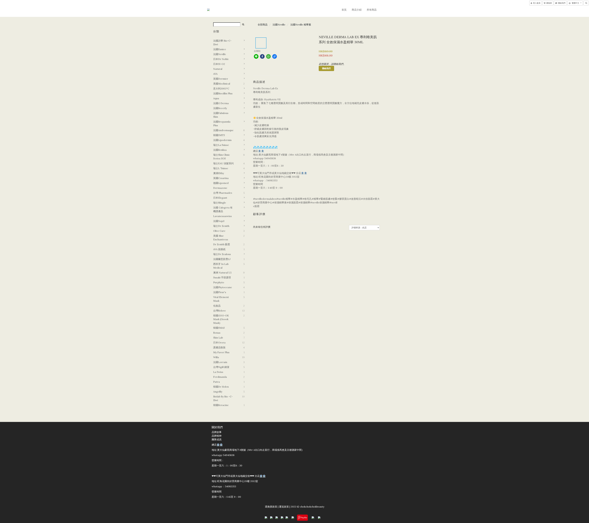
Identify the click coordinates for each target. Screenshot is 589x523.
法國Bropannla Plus (221, 123)
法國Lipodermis (222, 140)
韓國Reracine (221, 405)
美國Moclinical (221, 83)
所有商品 (372, 9)
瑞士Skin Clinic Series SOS (221, 156)
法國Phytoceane (222, 287)
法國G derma (221, 103)
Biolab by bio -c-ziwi (223, 398)
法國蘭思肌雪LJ (221, 259)
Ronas (216, 332)
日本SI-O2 (219, 63)
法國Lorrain (220, 362)
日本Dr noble (221, 59)
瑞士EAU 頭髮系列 (223, 163)
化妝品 (217, 305)
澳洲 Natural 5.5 (222, 272)
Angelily (217, 391)
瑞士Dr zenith (221, 225)
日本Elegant (220, 197)
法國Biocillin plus (223, 93)
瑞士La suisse (221, 144)
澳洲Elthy (218, 173)
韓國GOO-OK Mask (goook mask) (221, 319)
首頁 (344, 9)
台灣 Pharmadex (222, 192)
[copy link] (274, 56)
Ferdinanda (220, 376)
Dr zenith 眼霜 (221, 244)
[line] (256, 56)
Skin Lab (218, 337)
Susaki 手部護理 (222, 277)
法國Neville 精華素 (300, 24)
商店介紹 (357, 9)
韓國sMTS (219, 135)
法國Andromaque (223, 130)
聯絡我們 (326, 68)
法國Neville (219, 54)
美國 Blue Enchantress (220, 237)
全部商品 (263, 24)
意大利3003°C (221, 88)
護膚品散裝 (219, 347)
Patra (216, 381)
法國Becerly (220, 108)
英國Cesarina (221, 178)
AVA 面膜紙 (219, 249)
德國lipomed (221, 183)
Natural (217, 68)
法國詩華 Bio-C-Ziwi (222, 42)
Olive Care (219, 230)
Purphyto (218, 282)
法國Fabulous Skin (220, 115)
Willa (216, 357)
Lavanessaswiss (222, 216)
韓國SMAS (219, 327)
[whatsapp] (268, 56)
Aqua (216, 98)
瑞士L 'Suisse (220, 168)
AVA (215, 73)
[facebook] (262, 56)
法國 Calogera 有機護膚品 (223, 209)
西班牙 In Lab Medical (221, 265)
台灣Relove (219, 310)
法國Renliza (220, 149)
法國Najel (218, 221)
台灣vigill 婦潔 (221, 367)
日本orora (219, 342)
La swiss (218, 371)
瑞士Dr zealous (222, 254)
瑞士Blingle (219, 202)
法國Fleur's (219, 292)
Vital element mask (221, 299)
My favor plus (221, 352)
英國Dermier (220, 78)
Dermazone (220, 187)
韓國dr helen (221, 386)
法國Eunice (219, 49)
